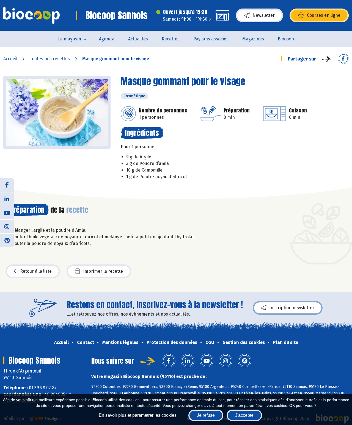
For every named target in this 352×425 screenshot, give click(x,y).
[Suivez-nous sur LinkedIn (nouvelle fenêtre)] (7, 199)
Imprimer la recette (103, 271)
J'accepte (244, 415)
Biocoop (286, 39)
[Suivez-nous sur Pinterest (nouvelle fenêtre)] (7, 240)
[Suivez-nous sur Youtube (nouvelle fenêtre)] (7, 212)
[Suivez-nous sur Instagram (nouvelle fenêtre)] (7, 226)
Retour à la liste (36, 271)
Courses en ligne (323, 15)
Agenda (106, 39)
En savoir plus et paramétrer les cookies (138, 415)
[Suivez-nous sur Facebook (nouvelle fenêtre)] (7, 185)
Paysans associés (211, 39)
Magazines (253, 39)
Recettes (171, 39)
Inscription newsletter (291, 307)
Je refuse (206, 415)
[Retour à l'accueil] (31, 15)
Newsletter (263, 15)
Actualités (138, 39)
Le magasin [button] (69, 39)
